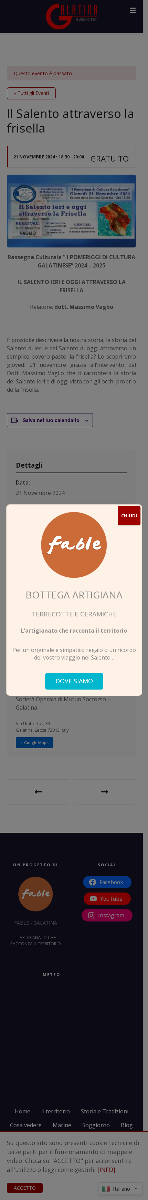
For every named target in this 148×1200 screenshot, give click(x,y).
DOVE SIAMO (74, 681)
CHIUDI (129, 516)
